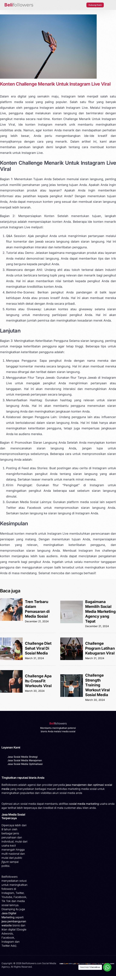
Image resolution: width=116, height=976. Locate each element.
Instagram (68, 96)
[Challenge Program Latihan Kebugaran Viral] (71, 659)
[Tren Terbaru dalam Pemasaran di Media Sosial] (11, 619)
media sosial (24, 102)
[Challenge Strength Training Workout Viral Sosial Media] (71, 695)
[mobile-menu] (109, 5)
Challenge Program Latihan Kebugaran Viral (100, 648)
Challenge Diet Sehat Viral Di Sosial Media (38, 648)
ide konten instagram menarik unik (46, 124)
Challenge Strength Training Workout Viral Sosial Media (97, 685)
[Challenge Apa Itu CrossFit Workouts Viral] (11, 691)
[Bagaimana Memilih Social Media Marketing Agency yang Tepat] (71, 622)
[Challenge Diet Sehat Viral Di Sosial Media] (11, 659)
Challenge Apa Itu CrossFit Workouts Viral (38, 681)
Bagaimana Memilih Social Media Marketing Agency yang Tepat (100, 611)
